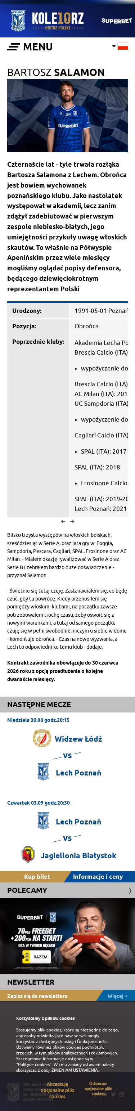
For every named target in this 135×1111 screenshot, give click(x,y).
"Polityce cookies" (33, 1064)
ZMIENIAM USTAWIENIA (74, 1070)
